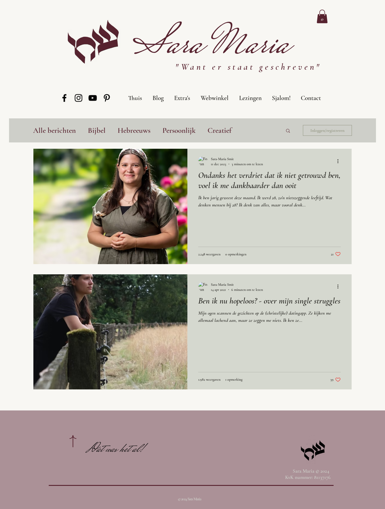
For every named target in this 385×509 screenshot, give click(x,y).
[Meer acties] (339, 161)
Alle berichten (54, 130)
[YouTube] (93, 98)
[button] (280, 98)
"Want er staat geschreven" (248, 66)
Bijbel (97, 130)
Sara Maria (211, 46)
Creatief (220, 130)
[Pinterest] (107, 98)
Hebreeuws (134, 130)
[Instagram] (78, 98)
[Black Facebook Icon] (64, 98)
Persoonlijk (179, 130)
